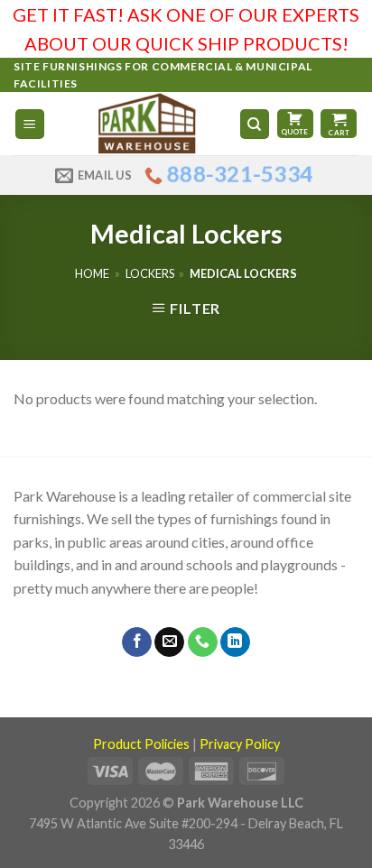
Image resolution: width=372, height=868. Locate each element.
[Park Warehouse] (148, 123)
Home (92, 273)
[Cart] (339, 123)
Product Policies (141, 744)
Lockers (150, 273)
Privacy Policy (240, 744)
